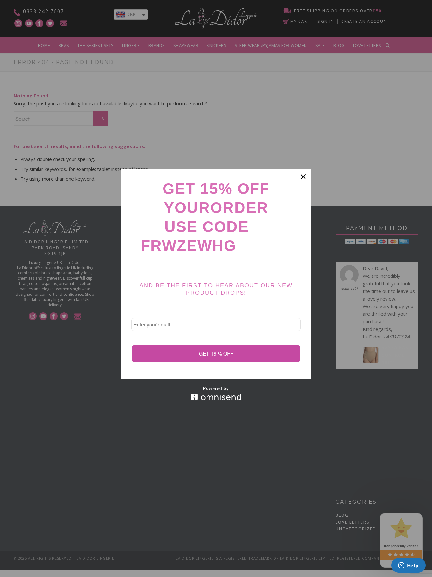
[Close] (303, 176)
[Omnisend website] (216, 393)
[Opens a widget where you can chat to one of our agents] (408, 566)
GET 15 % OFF (216, 353)
